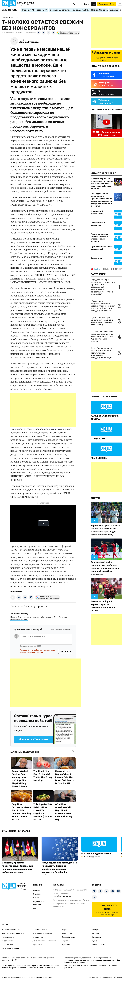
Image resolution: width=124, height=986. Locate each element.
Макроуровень (8, 937)
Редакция (37, 894)
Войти (86, 4)
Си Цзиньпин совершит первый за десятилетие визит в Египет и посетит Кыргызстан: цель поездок (102, 336)
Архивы (36, 890)
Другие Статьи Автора (104, 396)
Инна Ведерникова (92, 857)
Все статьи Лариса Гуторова (27, 606)
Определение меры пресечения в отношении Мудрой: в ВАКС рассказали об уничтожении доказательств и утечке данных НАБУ (103, 287)
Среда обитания (68, 937)
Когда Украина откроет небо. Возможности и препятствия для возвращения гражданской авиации (102, 353)
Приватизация (8, 945)
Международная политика (13, 933)
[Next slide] (120, 10)
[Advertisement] (43, 410)
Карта (35, 908)
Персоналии (37, 945)
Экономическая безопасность (44, 941)
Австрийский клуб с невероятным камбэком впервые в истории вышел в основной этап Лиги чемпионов (106, 568)
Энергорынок (7, 941)
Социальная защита (40, 930)
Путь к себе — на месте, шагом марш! (102, 247)
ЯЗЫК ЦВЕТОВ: (99, 458)
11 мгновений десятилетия (97, 212)
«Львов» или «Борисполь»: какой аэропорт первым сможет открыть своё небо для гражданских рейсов (103, 306)
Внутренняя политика (11, 930)
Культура (66, 945)
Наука (64, 930)
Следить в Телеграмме (35, 739)
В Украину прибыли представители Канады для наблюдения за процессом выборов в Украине (102, 184)
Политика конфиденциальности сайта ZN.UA (104, 977)
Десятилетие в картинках (98, 223)
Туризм (95, 941)
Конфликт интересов (40, 937)
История (95, 933)
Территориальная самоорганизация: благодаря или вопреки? (99, 237)
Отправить (65, 651)
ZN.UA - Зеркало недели (106, 132)
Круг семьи (96, 937)
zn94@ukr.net (84, 900)
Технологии (67, 933)
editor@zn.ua (58, 906)
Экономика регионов (10, 948)
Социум (95, 930)
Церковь (65, 941)
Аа (94, 4)
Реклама (36, 898)
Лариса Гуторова (29, 42)
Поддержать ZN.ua (107, 4)
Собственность (98, 945)
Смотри (95, 498)
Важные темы (10, 10)
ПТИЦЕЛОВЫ (98, 438)
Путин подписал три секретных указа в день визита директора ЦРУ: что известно (102, 321)
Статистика (96, 258)
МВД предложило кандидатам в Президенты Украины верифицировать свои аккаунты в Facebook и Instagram (101, 200)
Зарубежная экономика (42, 933)
